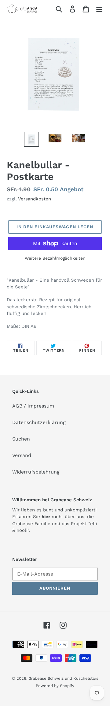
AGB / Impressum (33, 406)
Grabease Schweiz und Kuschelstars (63, 678)
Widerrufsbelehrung (36, 472)
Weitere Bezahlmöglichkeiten (55, 258)
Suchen (21, 439)
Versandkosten (34, 199)
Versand (21, 455)
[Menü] (99, 9)
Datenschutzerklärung (39, 422)
